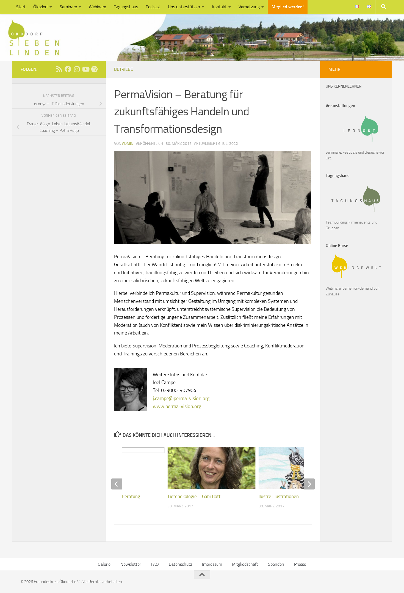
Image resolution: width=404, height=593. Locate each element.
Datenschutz (180, 564)
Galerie (104, 564)
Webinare (97, 6)
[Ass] (59, 69)
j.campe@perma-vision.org (181, 398)
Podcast (153, 6)
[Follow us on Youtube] (85, 69)
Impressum (212, 564)
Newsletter (130, 564)
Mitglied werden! (288, 6)
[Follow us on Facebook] (68, 69)
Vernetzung (249, 6)
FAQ (155, 564)
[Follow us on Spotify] (94, 69)
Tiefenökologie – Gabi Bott (193, 496)
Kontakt (219, 6)
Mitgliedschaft (245, 564)
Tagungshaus (126, 6)
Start (21, 6)
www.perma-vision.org (177, 406)
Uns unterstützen (184, 6)
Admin (127, 143)
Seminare (68, 6)
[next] (309, 483)
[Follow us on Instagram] (76, 69)
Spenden (276, 564)
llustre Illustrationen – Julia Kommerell (297, 496)
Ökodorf (40, 6)
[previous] (116, 483)
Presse (300, 564)
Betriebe (123, 69)
